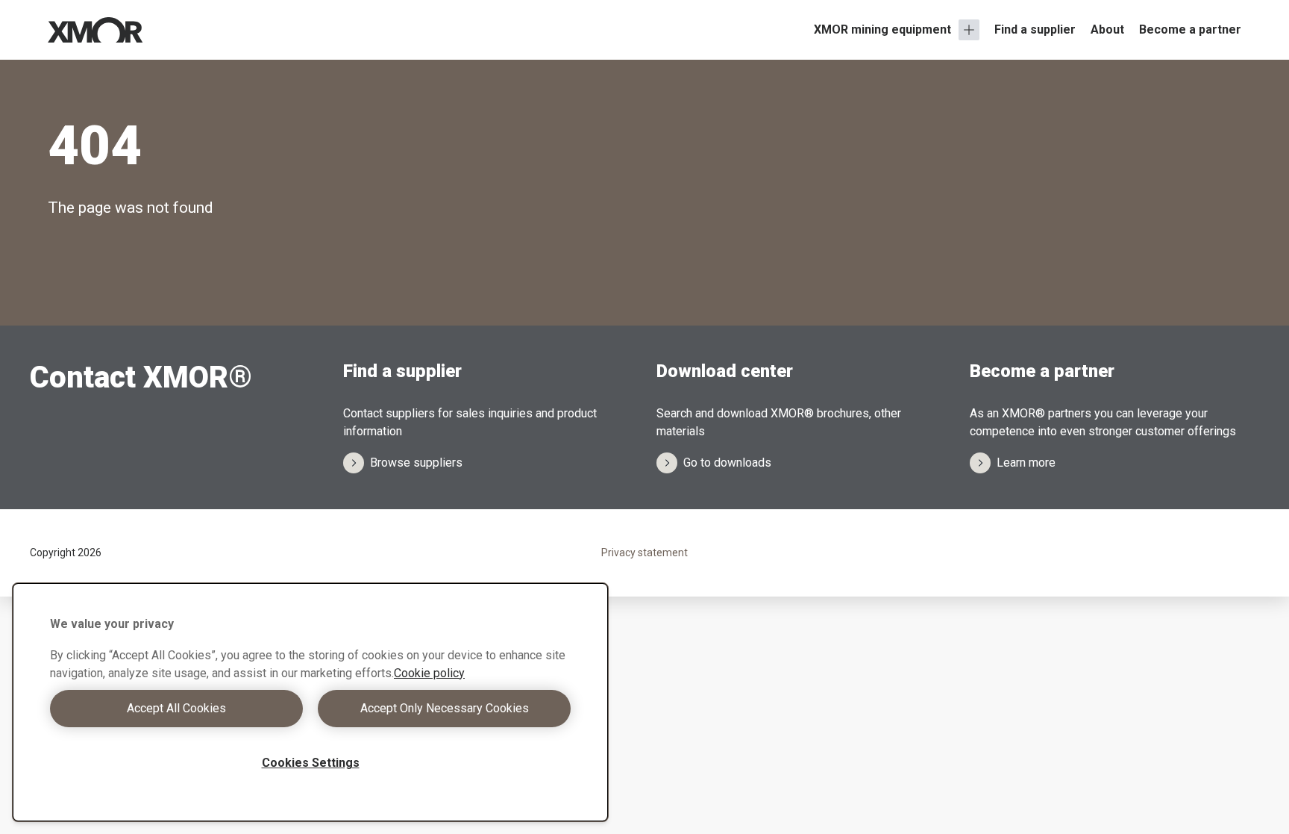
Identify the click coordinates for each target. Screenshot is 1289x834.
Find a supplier (1035, 29)
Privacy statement (644, 552)
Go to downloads (727, 462)
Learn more (1026, 462)
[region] (310, 702)
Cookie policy (429, 673)
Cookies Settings (311, 763)
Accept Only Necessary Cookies (444, 708)
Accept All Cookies (176, 708)
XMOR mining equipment (882, 29)
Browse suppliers (416, 462)
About (1107, 29)
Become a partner (1190, 29)
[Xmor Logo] (95, 30)
